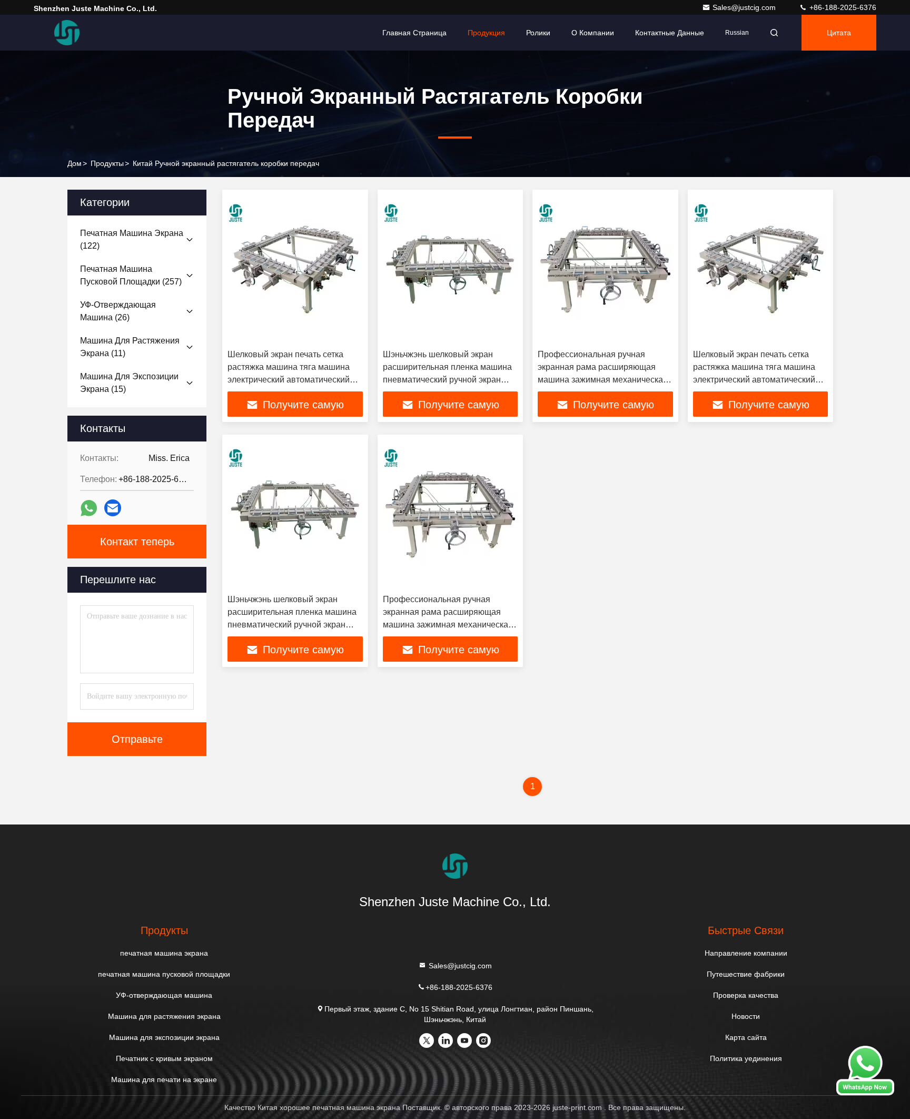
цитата (839, 32)
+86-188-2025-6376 (841, 7)
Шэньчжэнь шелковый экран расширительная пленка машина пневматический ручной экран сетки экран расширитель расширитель (447, 379)
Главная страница (414, 32)
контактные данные (669, 32)
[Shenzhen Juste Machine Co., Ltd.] (67, 32)
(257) (131, 275)
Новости (745, 1016)
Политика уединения (746, 1058)
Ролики (538, 32)
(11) (130, 347)
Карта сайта (746, 1037)
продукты (107, 163)
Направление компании (746, 953)
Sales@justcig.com (745, 7)
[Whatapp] (89, 508)
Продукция (486, 32)
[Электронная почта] (113, 508)
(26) (118, 311)
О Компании (592, 32)
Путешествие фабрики (746, 974)
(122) (131, 239)
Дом (74, 163)
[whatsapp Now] (865, 1092)
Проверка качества (745, 995)
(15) (129, 383)
